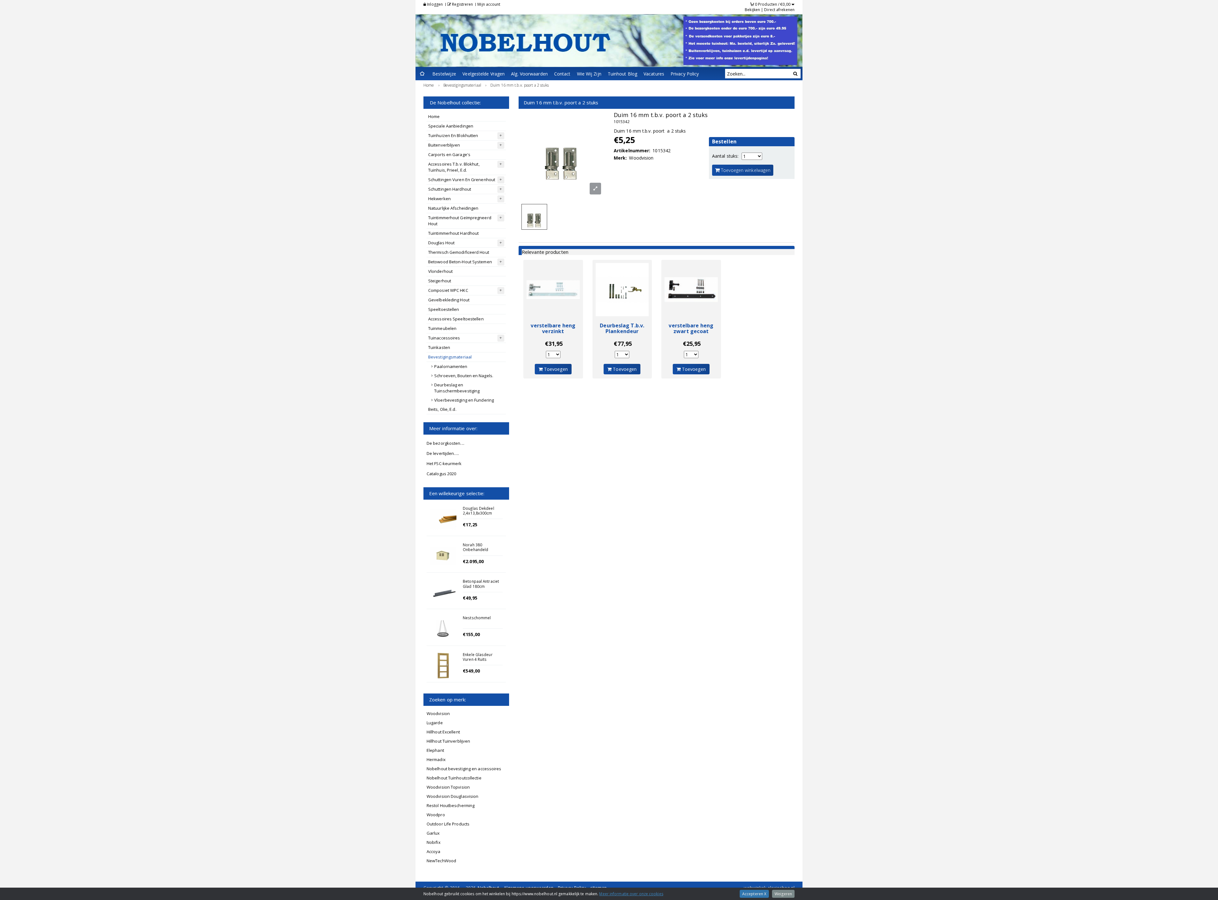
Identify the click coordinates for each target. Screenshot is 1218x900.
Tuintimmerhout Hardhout (453, 233)
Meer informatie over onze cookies (631, 894)
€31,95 (554, 343)
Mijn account (488, 4)
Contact (562, 74)
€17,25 (470, 525)
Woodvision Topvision (448, 787)
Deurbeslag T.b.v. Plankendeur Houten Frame (622, 331)
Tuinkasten (439, 347)
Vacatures (654, 74)
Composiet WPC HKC (448, 290)
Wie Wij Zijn (589, 74)
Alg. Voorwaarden (529, 74)
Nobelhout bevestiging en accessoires (464, 769)
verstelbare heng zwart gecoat (691, 328)
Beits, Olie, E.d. (442, 409)
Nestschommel (477, 617)
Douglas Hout (441, 243)
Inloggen (434, 4)
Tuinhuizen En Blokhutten (453, 135)
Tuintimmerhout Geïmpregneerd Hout (459, 221)
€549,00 (471, 671)
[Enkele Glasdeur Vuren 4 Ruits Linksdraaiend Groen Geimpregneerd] (443, 665)
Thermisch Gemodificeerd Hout (458, 252)
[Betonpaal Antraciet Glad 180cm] (443, 592)
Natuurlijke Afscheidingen (453, 208)
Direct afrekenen (779, 9)
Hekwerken (439, 198)
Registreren (462, 4)
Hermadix (436, 759)
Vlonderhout (440, 271)
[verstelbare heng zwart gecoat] (691, 289)
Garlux (433, 833)
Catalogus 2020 (441, 473)
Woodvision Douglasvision (452, 796)
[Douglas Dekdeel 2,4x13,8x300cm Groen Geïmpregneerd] (443, 519)
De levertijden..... (443, 453)
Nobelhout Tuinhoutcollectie (454, 778)
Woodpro (436, 815)
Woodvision (438, 713)
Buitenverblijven (444, 145)
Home (434, 116)
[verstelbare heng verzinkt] (553, 289)
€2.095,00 (473, 561)
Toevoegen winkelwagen (745, 170)
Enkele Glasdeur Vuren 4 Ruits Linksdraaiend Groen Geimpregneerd (482, 662)
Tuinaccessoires (444, 338)
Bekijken (752, 9)
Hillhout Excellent (443, 732)
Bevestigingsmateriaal (450, 357)
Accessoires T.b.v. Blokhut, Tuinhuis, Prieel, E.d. (454, 167)
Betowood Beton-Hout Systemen (460, 262)
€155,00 (471, 634)
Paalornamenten (450, 366)
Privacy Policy (685, 74)
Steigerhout (439, 281)
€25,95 (692, 343)
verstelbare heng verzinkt (553, 328)
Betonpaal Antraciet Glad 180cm (481, 583)
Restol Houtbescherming (451, 805)
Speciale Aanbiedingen (450, 126)
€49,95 (470, 598)
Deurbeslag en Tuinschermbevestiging (457, 388)
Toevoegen (555, 369)
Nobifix (434, 842)
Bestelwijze (444, 74)
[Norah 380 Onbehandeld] (443, 555)
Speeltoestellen (443, 309)
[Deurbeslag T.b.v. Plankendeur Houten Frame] (622, 289)
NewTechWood (441, 861)
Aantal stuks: (725, 156)
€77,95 (623, 343)
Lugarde (435, 723)
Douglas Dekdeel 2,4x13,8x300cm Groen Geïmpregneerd (478, 515)
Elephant (435, 750)
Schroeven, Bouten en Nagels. (463, 375)
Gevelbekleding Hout (448, 300)
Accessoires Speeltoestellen (456, 319)
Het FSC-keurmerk (444, 463)
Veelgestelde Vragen (483, 74)
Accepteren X (754, 894)
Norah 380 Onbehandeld (475, 547)
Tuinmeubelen (442, 328)
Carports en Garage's (449, 154)
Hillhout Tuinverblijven (448, 741)
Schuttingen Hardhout (449, 189)
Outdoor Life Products (448, 824)
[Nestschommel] (443, 628)
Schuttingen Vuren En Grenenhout (461, 179)
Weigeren (783, 894)
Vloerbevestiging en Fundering (464, 400)
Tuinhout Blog (622, 74)
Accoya (434, 851)
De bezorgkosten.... (445, 443)
